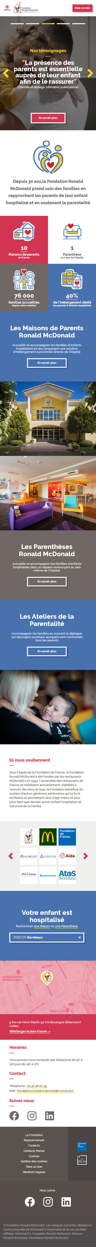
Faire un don (34, 1166)
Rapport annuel (34, 1140)
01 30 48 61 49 (37, 1086)
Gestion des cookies (34, 1161)
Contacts (34, 1145)
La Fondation (34, 1135)
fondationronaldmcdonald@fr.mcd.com (45, 1091)
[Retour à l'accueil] (26, 7)
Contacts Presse (34, 1151)
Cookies (34, 1156)
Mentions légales (34, 1172)
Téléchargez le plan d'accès (28, 1031)
